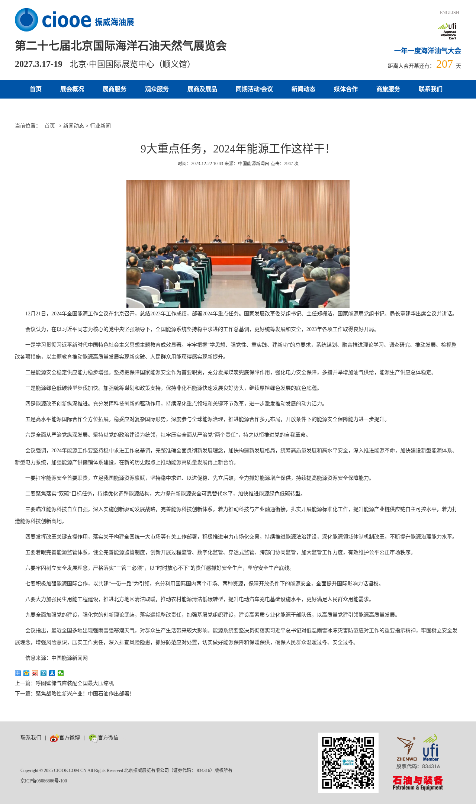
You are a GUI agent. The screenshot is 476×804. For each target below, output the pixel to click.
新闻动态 (303, 89)
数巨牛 (130, 737)
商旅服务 (388, 89)
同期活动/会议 (254, 89)
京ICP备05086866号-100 (43, 781)
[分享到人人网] (52, 673)
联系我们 (431, 89)
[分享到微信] (61, 673)
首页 (36, 89)
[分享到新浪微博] (35, 673)
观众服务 (157, 89)
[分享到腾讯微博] (44, 673)
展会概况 (72, 89)
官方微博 (69, 737)
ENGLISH (449, 12)
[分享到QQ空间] (26, 673)
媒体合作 (346, 89)
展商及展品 (202, 89)
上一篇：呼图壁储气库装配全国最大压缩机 (64, 683)
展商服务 (114, 89)
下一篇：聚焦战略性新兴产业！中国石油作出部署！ (75, 694)
